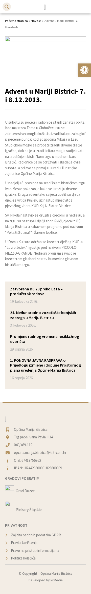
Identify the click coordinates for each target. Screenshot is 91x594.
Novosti (36, 21)
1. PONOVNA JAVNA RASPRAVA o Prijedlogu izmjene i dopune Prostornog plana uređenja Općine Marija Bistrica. (45, 365)
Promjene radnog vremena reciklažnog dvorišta (44, 339)
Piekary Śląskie (29, 509)
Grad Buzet (25, 490)
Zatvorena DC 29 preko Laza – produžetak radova (36, 291)
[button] (7, 7)
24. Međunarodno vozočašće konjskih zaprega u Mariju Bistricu (43, 315)
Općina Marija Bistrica (56, 573)
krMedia (57, 580)
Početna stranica (16, 21)
